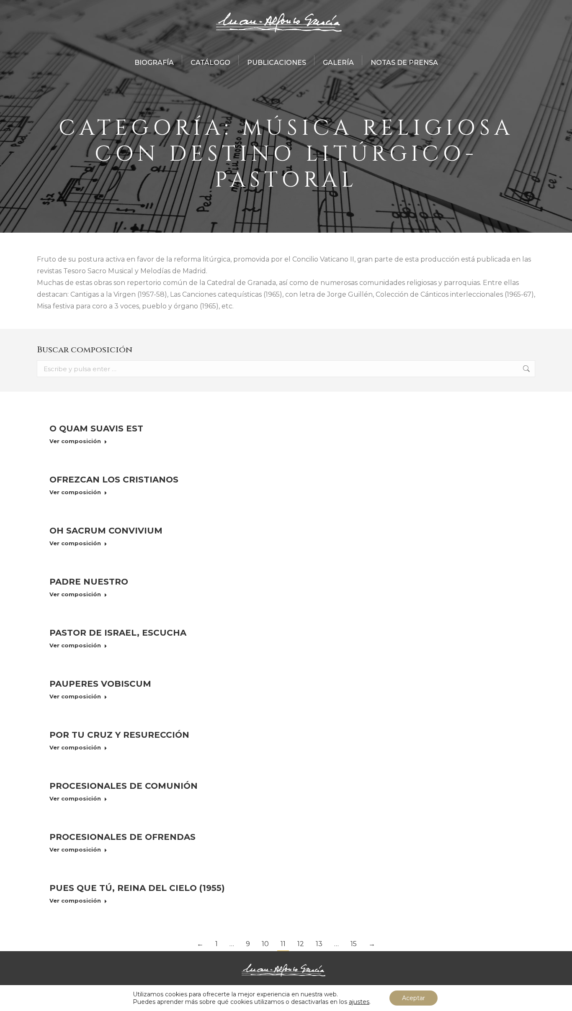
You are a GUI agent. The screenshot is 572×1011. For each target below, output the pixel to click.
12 (300, 944)
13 (319, 944)
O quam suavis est (96, 428)
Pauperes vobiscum (100, 684)
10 (265, 944)
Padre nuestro (88, 582)
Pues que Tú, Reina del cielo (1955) (137, 888)
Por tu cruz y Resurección (119, 735)
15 (353, 944)
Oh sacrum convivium (105, 531)
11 (283, 944)
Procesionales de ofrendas (122, 837)
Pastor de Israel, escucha (117, 633)
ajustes (359, 1002)
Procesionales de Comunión (123, 786)
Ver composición (75, 441)
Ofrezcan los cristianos (113, 480)
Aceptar (413, 998)
